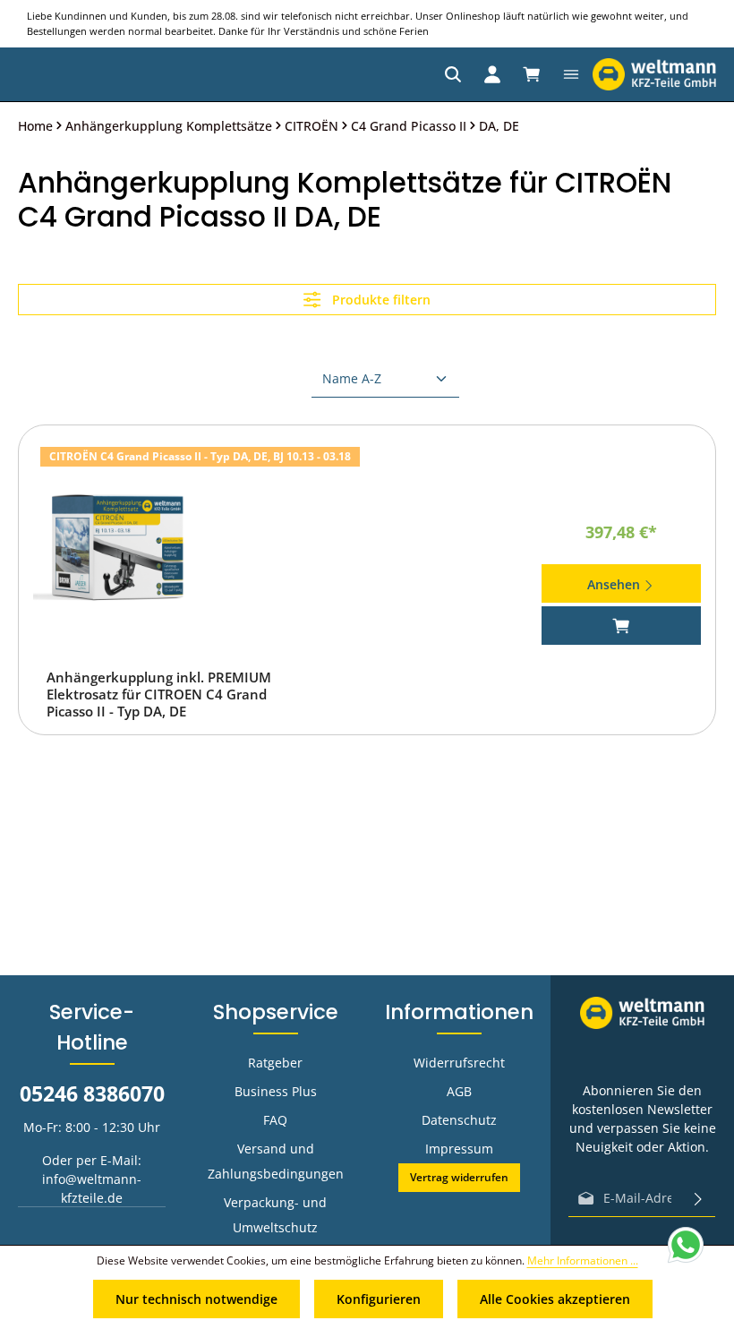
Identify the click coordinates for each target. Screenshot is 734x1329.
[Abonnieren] (698, 1198)
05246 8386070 (92, 1094)
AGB (459, 1091)
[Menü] (571, 74)
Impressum (459, 1148)
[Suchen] (453, 74)
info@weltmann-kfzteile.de (91, 1188)
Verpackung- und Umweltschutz (275, 1215)
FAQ (275, 1119)
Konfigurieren (379, 1299)
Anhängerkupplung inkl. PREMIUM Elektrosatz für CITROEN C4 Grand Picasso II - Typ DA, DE (159, 694)
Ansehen (615, 584)
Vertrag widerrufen (459, 1177)
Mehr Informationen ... (582, 1260)
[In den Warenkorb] (622, 625)
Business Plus (276, 1091)
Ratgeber (275, 1062)
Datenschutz (459, 1119)
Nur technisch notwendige (196, 1299)
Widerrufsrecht (459, 1062)
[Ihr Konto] (492, 74)
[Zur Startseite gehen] (654, 74)
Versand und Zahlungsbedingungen (276, 1161)
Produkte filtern (380, 299)
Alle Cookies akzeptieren (555, 1299)
